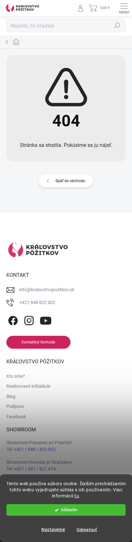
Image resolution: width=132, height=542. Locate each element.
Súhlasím (69, 510)
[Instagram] (28, 319)
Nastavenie (53, 529)
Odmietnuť (87, 530)
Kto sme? (15, 376)
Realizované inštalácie (28, 386)
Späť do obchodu (70, 181)
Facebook (16, 416)
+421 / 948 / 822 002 (35, 449)
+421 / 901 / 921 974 (35, 468)
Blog (10, 396)
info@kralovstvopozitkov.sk (46, 289)
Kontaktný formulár (38, 342)
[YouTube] (45, 319)
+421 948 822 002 (37, 302)
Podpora (15, 406)
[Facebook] (12, 319)
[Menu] (124, 8)
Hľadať (117, 25)
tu (76, 495)
